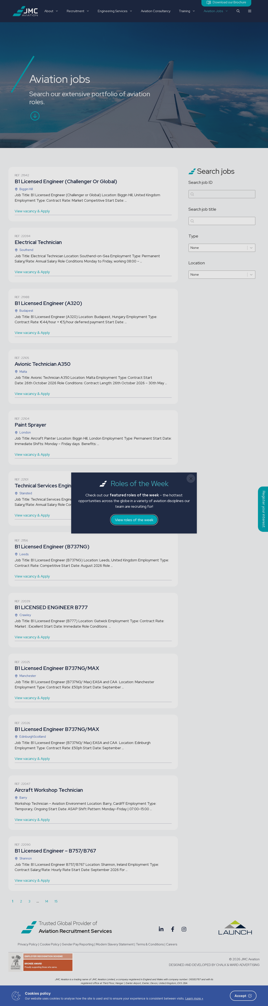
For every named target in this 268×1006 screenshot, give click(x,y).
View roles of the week (134, 519)
